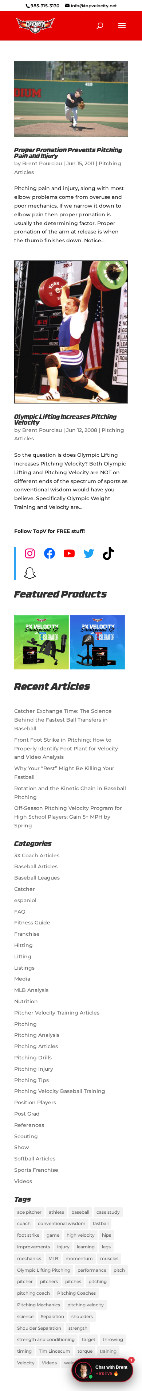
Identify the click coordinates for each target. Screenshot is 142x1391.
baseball (80, 1212)
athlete (56, 1212)
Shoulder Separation (39, 1328)
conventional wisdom (62, 1223)
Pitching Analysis (36, 1035)
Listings (24, 968)
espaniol (25, 900)
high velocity (81, 1235)
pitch (119, 1270)
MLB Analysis (31, 990)
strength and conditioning (46, 1339)
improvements (33, 1246)
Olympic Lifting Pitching (43, 1270)
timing (24, 1351)
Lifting (22, 956)
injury (63, 1246)
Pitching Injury (33, 1069)
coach (24, 1223)
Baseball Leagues (37, 877)
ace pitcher (29, 1212)
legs (106, 1246)
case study (108, 1212)
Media (22, 978)
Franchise (27, 934)
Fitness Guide (32, 922)
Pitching (25, 1024)
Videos (23, 1181)
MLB (53, 1258)
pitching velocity (85, 1304)
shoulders (82, 1316)
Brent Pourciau (42, 163)
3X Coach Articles (36, 855)
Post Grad (27, 1113)
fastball (101, 1223)
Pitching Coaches (76, 1293)
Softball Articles (34, 1158)
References (29, 1125)
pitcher (25, 1281)
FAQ (19, 911)
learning (86, 1246)
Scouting (26, 1136)
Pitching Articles (36, 1046)
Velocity (26, 1362)
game (53, 1235)
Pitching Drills (33, 1057)
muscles (109, 1258)
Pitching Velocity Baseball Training (59, 1091)
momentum (79, 1258)
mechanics (29, 1258)
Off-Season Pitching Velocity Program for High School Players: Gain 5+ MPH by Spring (68, 817)
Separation (52, 1316)
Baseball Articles (36, 866)
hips (106, 1235)
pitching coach (33, 1293)
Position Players (35, 1102)
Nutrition (26, 1001)
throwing (113, 1339)
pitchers (49, 1281)
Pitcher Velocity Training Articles (56, 1012)
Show (21, 1147)
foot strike (28, 1235)
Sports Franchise (36, 1170)
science (25, 1316)
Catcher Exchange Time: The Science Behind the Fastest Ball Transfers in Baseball (63, 720)
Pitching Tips (31, 1080)
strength (77, 1328)
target (88, 1339)
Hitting (23, 945)
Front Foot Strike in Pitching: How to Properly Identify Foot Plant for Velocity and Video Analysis (66, 749)
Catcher (24, 889)
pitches (73, 1281)
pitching (97, 1281)
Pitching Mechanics (38, 1304)
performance (92, 1270)
